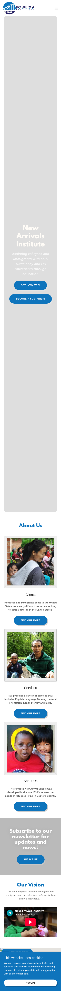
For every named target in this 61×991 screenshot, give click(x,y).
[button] (56, 8)
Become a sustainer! (30, 299)
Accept (30, 983)
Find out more (30, 620)
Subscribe (30, 859)
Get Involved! (30, 285)
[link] (19, 8)
